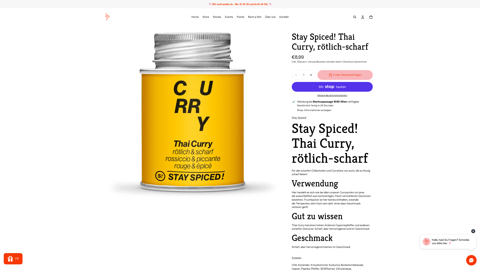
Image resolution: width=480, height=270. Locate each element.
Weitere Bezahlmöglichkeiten (332, 95)
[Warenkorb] (371, 17)
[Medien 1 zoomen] (192, 113)
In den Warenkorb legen (347, 74)
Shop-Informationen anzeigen (314, 110)
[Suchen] (355, 17)
